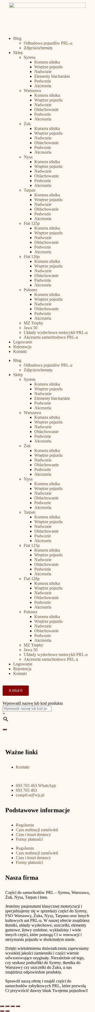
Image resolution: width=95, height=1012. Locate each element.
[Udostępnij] (7, 1006)
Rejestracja (22, 346)
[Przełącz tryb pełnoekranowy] (13, 1006)
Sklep (18, 52)
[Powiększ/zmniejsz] (18, 1006)
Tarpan (29, 190)
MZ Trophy (33, 323)
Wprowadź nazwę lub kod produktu (33, 703)
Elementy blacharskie (52, 76)
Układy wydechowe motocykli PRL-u (56, 332)
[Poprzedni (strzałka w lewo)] (2, 1011)
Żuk (27, 123)
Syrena (29, 57)
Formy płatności (29, 839)
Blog (17, 38)
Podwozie (42, 81)
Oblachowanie (46, 109)
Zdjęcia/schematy (38, 48)
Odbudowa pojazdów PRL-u (48, 43)
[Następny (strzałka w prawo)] (7, 1011)
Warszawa (32, 90)
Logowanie (22, 342)
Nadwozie (42, 71)
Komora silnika (47, 62)
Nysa (28, 157)
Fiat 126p (32, 256)
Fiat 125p (32, 223)
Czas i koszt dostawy (33, 834)
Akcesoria (42, 86)
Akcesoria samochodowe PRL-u (51, 337)
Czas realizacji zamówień (37, 830)
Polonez (30, 290)
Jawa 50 (30, 327)
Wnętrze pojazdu (48, 67)
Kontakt (20, 351)
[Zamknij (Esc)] (2, 1006)
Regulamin (25, 825)
